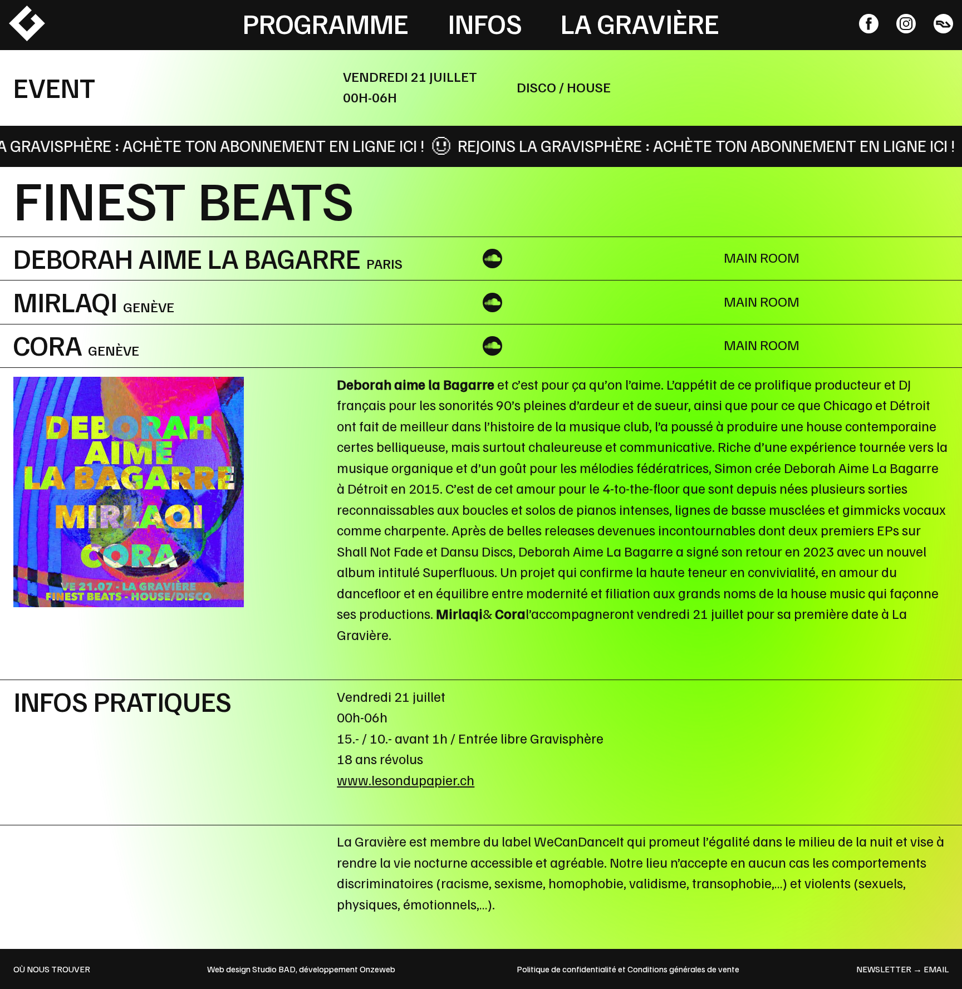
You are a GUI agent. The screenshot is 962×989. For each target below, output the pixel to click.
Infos (485, 23)
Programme (326, 23)
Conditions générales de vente (683, 969)
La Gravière (640, 23)
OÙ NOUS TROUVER (51, 969)
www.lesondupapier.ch (405, 780)
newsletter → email (902, 969)
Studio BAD (274, 969)
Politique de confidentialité (566, 969)
